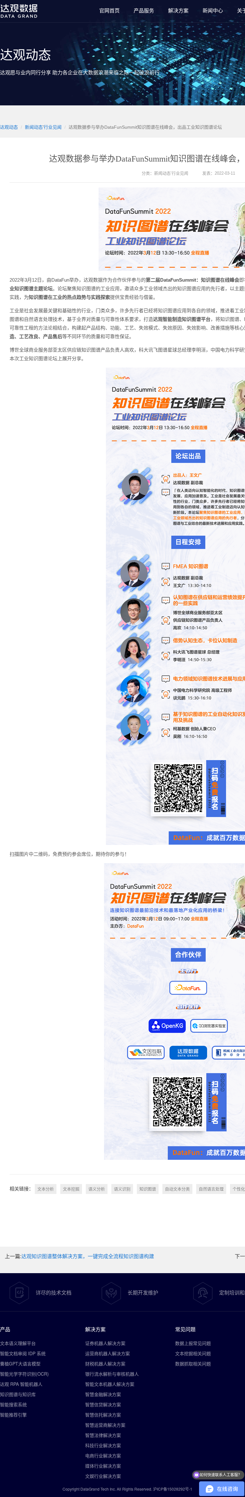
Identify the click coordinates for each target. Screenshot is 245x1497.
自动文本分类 (177, 1189)
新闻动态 (34, 127)
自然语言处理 (211, 1189)
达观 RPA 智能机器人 (21, 1384)
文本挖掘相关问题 (193, 1353)
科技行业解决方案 (103, 1445)
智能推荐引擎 (13, 1414)
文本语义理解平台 (18, 1343)
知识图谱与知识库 (18, 1394)
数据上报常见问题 (193, 1343)
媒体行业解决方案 (103, 1466)
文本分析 (45, 1189)
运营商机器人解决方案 (107, 1353)
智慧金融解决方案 (103, 1394)
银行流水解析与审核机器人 (112, 1374)
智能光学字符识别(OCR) (24, 1374)
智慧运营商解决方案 (105, 1425)
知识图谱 (147, 1189)
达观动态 (9, 127)
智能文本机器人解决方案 (109, 1384)
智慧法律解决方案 (103, 1435)
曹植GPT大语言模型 (20, 1363)
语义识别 (122, 1189)
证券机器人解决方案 (105, 1343)
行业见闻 (53, 127)
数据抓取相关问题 (193, 1363)
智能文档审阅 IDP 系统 (23, 1353)
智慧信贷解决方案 (103, 1404)
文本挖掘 (71, 1189)
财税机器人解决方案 (105, 1363)
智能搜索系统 (13, 1404)
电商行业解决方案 (103, 1455)
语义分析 (96, 1189)
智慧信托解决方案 (103, 1414)
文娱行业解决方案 (103, 1476)
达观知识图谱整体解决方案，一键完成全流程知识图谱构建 (87, 1256)
